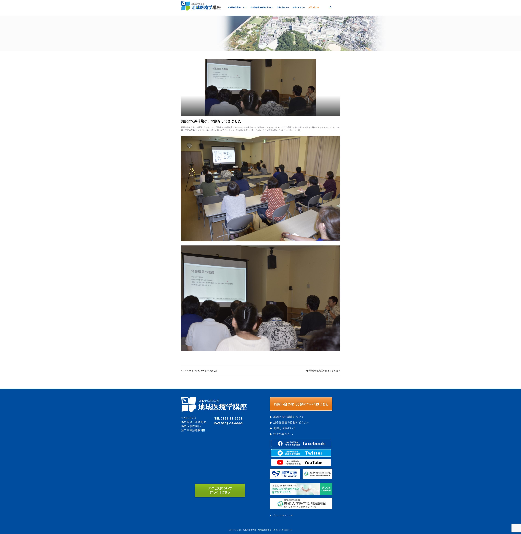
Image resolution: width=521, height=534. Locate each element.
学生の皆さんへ (283, 7)
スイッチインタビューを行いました (200, 370)
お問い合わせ (313, 7)
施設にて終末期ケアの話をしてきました (211, 121)
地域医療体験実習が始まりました (322, 370)
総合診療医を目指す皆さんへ (262, 7)
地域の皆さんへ (299, 7)
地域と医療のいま (284, 428)
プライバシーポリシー (282, 515)
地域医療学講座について (237, 7)
